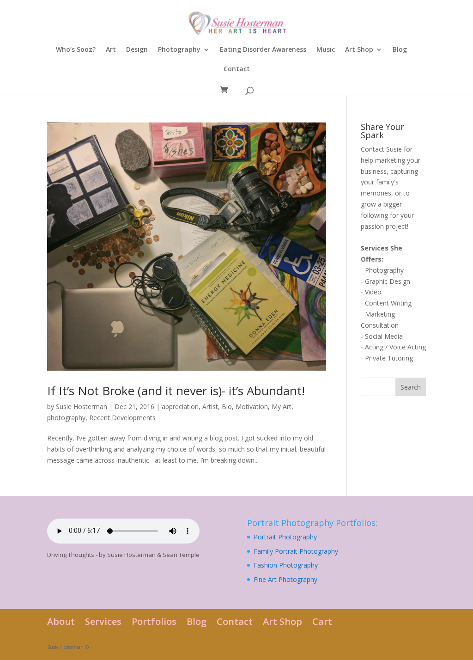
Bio (227, 406)
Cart (322, 621)
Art (111, 50)
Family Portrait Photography (296, 551)
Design (137, 50)
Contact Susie (381, 149)
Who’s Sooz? (76, 50)
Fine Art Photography (285, 579)
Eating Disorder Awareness (263, 50)
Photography (179, 50)
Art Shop (359, 50)
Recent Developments (122, 417)
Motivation (252, 406)
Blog (400, 50)
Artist (210, 406)
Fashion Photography (286, 565)
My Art (281, 406)
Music (325, 50)
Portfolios (154, 621)
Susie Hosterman (81, 406)
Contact (237, 69)
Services (103, 621)
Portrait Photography (285, 536)
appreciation (180, 406)
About (61, 621)
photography (66, 417)
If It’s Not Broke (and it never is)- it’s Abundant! (176, 390)
